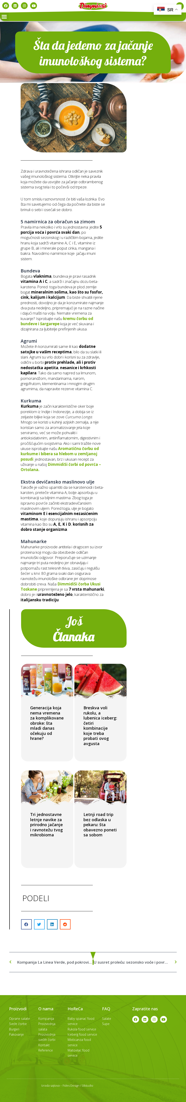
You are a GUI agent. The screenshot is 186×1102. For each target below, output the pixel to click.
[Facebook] (5, 5)
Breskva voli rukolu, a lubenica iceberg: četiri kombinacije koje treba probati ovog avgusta (100, 725)
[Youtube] (33, 5)
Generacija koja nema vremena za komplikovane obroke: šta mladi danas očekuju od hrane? (47, 723)
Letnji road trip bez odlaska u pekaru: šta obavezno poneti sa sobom (100, 824)
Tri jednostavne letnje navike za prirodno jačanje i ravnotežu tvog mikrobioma (46, 824)
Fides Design (71, 1085)
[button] (4, 16)
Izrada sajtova (50, 1085)
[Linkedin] (15, 5)
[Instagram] (24, 5)
